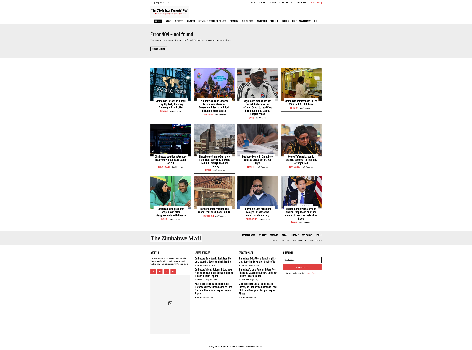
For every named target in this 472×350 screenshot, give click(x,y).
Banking (251, 167)
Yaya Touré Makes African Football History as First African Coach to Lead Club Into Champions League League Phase (257, 107)
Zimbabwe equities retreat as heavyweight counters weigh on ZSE (171, 160)
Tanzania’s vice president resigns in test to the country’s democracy (257, 212)
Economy (164, 111)
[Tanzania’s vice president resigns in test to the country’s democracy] (257, 192)
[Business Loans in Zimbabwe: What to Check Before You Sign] (257, 140)
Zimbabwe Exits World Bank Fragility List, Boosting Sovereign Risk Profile (171, 104)
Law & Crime (295, 167)
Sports (251, 118)
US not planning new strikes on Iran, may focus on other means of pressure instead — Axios (301, 213)
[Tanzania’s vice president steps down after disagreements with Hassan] (170, 192)
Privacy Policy (309, 273)
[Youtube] (173, 271)
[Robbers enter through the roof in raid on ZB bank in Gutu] (214, 192)
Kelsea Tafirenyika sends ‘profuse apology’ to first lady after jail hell (301, 160)
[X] (166, 271)
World (164, 219)
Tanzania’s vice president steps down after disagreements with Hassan (171, 212)
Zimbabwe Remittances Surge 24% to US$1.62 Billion (301, 102)
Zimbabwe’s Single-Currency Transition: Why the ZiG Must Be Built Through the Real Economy (214, 161)
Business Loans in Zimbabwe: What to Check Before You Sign (257, 160)
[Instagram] (159, 271)
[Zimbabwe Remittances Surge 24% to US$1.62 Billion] (301, 84)
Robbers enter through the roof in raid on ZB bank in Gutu (214, 210)
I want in (300, 267)
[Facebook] (153, 271)
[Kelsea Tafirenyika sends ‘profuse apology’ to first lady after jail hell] (301, 140)
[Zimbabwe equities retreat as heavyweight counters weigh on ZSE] (170, 140)
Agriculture (208, 115)
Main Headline (164, 167)
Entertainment (251, 219)
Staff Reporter (175, 111)
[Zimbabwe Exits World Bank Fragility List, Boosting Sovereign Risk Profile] (170, 84)
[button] (315, 21)
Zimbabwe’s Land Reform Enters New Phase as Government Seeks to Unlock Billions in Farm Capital (214, 105)
